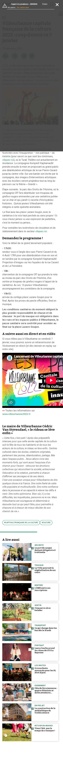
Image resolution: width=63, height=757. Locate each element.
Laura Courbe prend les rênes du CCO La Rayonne (45, 650)
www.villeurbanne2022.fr (16, 414)
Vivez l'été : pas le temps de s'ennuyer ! (45, 729)
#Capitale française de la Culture (21, 522)
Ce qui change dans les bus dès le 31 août (46, 629)
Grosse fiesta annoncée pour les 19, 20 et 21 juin (45, 670)
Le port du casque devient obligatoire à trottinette (45, 550)
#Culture (46, 522)
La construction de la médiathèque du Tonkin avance (45, 710)
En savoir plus (23, 7)
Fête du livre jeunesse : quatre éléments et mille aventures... (46, 690)
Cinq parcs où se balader (43, 609)
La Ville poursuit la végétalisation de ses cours (45, 570)
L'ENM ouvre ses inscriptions (42, 589)
